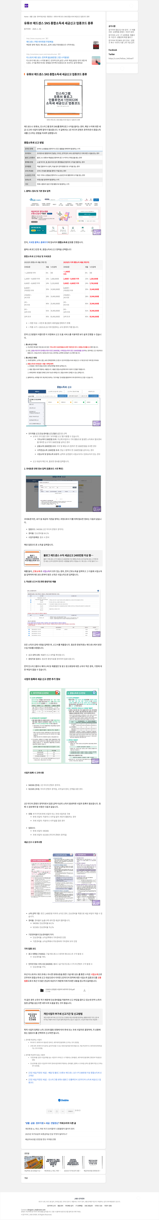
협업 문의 (60, 1206)
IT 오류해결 (79, 1206)
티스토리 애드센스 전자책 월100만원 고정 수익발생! (47, 57)
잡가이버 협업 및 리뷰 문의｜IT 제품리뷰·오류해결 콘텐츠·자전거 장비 (122, 31)
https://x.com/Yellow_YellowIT (121, 58)
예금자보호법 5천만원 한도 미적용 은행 (40, 1139)
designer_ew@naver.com (36, 1210)
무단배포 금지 (69, 1206)
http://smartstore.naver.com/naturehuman (41, 54)
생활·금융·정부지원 (35, 1123)
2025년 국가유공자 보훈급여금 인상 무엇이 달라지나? (46, 1134)
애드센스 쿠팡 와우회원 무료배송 (39, 41)
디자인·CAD (98, 1206)
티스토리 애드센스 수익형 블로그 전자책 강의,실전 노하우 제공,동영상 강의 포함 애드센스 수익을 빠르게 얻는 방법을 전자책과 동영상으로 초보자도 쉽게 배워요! (56, 61)
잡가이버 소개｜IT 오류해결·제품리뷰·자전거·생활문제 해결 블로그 (122, 36)
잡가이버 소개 (51, 1206)
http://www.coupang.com (35, 38)
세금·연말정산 (52, 1123)
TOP (138, 1198)
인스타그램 (122, 68)
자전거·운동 (108, 1206)
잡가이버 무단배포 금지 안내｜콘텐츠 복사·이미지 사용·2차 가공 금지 (121, 41)
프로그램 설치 (89, 1206)
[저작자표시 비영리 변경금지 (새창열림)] (78, 1110)
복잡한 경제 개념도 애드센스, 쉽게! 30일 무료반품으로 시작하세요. (50, 44)
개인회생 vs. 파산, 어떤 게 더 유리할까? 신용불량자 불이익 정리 (49, 1128)
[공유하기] (56, 1111)
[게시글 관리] (62, 1111)
